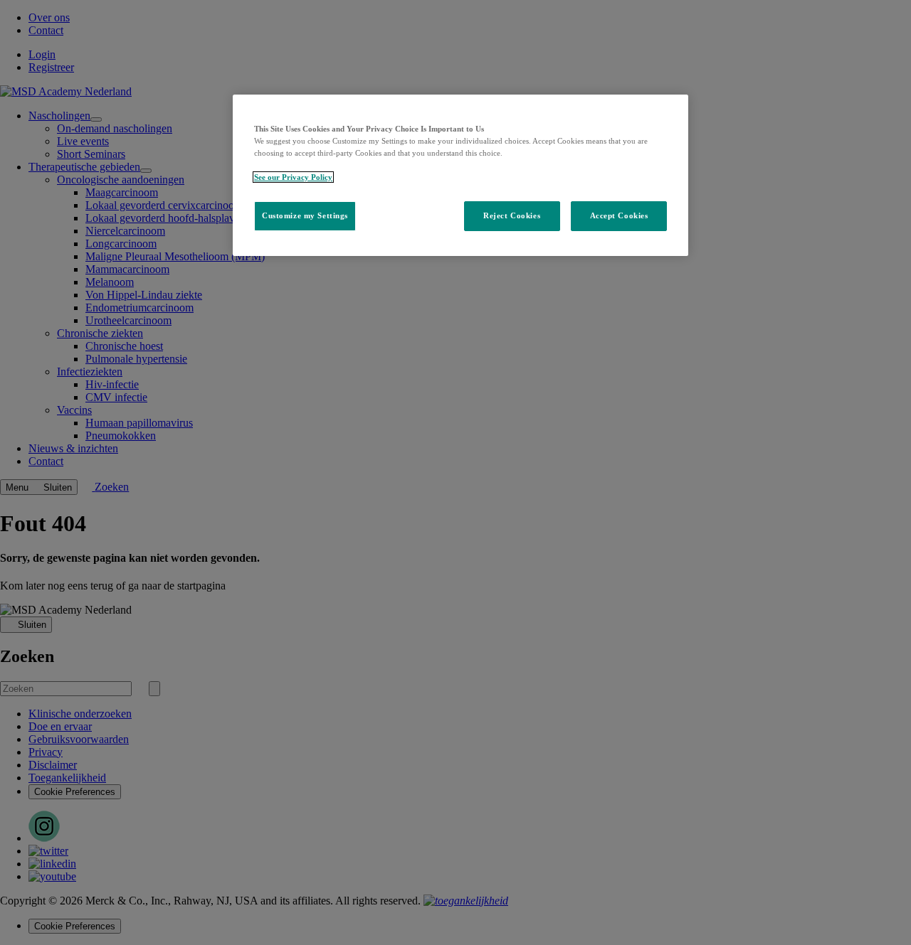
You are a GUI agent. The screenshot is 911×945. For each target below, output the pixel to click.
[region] (460, 175)
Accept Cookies (619, 215)
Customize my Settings (305, 215)
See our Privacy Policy (293, 177)
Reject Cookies (511, 215)
